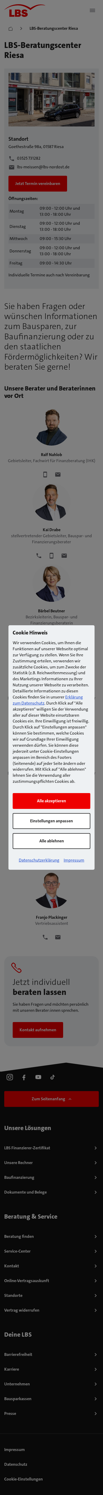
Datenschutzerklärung (39, 860)
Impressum (74, 860)
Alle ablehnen (51, 841)
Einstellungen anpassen (51, 821)
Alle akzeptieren (51, 801)
